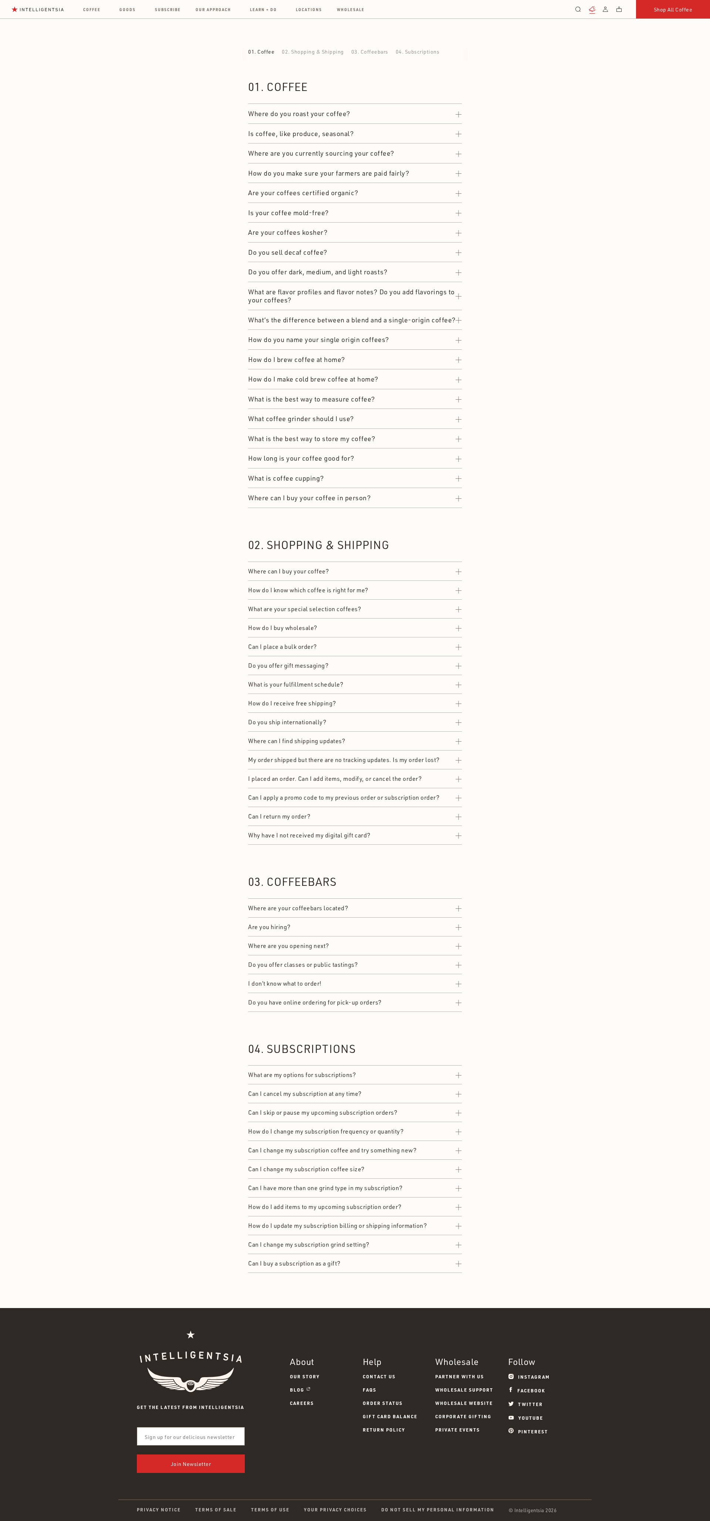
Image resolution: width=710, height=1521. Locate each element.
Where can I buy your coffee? (288, 571)
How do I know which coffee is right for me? (308, 590)
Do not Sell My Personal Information (437, 1509)
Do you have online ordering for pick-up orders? (315, 1002)
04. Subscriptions (418, 51)
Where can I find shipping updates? (296, 741)
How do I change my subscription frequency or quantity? (325, 1131)
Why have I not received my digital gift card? (309, 835)
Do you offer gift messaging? (288, 665)
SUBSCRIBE (168, 9)
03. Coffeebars (369, 51)
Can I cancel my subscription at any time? (305, 1093)
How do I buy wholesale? (282, 627)
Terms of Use (270, 1509)
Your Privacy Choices (335, 1509)
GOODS (127, 9)
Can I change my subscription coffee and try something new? (332, 1150)
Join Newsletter (191, 1464)
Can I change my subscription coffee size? (306, 1169)
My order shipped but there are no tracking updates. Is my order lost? (344, 759)
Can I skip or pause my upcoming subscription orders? (322, 1112)
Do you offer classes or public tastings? (303, 964)
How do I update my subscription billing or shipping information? (337, 1225)
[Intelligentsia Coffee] (37, 9)
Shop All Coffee (673, 9)
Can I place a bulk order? (282, 646)
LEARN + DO (263, 9)
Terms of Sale (216, 1509)
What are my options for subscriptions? (302, 1074)
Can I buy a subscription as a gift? (294, 1263)
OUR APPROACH (213, 9)
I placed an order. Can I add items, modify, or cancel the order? (335, 778)
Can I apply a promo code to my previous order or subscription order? (343, 797)
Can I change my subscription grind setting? (308, 1244)
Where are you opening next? (288, 945)
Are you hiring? (269, 927)
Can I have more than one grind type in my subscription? (325, 1188)
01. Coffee (261, 51)
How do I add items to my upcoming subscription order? (325, 1206)
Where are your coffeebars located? (298, 908)
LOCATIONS (309, 9)
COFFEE (92, 9)
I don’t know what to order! (285, 983)
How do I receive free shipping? (292, 703)
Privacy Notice (159, 1509)
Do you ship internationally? (287, 722)
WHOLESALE (351, 9)
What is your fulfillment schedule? (295, 684)
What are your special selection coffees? (304, 609)
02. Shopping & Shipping (313, 51)
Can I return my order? (279, 816)
